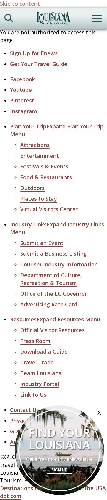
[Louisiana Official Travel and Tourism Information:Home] (53, 19)
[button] (55, 319)
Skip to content (20, 3)
